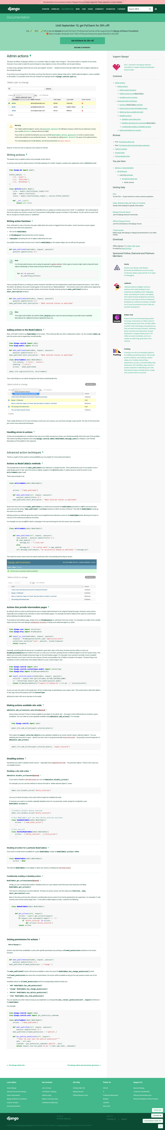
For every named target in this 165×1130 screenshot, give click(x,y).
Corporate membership (141, 1091)
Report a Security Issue (50, 1099)
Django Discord (78, 1091)
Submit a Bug (46, 1095)
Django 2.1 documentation (124, 168)
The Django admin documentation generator (83, 1065)
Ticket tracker (118, 230)
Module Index (123, 203)
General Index (120, 153)
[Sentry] (117, 271)
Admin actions (120, 83)
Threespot (112, 1119)
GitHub (105, 1088)
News (78, 9)
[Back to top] (160, 1126)
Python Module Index (122, 156)
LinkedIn (106, 1102)
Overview (45, 9)
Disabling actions (125, 116)
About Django (11, 1088)
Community (99, 9)
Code (84, 9)
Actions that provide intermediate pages (133, 108)
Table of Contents (138, 203)
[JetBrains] (117, 290)
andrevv (126, 1119)
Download (55, 9)
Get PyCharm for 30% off (82, 40)
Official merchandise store (142, 1095)
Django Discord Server (121, 212)
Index (115, 203)
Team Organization (13, 1095)
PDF (133, 246)
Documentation (68, 9)
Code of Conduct (13, 1102)
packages (126, 175)
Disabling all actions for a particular (139, 123)
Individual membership (50, 1102)
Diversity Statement (13, 1106)
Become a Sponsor (82, 47)
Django (14, 9)
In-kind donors (64, 1118)
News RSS (106, 1106)
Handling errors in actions (128, 97)
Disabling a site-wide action (131, 119)
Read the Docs (126, 248)
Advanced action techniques (127, 101)
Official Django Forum (121, 221)
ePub (138, 246)
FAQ (114, 194)
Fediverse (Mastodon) (110, 1095)
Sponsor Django (138, 1088)
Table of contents (121, 149)
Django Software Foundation (17, 1099)
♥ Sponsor (121, 9)
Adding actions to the (132, 94)
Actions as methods (131, 105)
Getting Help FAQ (79, 1088)
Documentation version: (152, 1121)
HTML (129, 246)
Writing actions (122, 86)
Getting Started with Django (16, 1091)
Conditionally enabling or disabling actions (136, 127)
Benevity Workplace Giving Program (145, 1099)
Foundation (110, 9)
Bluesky (105, 1099)
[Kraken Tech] (117, 322)
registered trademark (63, 1125)
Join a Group (46, 1088)
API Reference (122, 171)
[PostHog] (117, 355)
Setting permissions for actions (130, 130)
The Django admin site (16, 1065)
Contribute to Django (49, 1091)
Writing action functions (128, 90)
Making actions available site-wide (131, 112)
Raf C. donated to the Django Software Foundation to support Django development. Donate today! (139, 67)
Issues (90, 9)
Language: (157, 1115)
